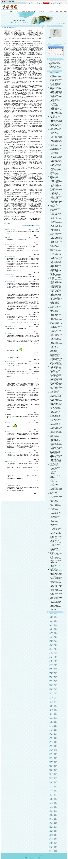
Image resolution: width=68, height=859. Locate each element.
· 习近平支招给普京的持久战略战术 (55, 289)
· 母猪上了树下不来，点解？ (54, 80)
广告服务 (52, 1)
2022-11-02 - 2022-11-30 (53, 669)
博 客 (46, 3)
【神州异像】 (51, 190)
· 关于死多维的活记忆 (53, 562)
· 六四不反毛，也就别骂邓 (53, 499)
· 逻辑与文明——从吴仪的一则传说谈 (55, 123)
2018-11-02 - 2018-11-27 (53, 717)
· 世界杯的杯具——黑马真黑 (54, 437)
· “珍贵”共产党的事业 (53, 245)
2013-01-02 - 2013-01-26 (53, 807)
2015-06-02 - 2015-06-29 (53, 770)
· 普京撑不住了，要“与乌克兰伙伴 (55, 291)
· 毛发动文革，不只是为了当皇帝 (55, 339)
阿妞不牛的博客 (19, 20)
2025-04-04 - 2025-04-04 (53, 633)
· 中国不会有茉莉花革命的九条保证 (55, 378)
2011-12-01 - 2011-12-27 (53, 825)
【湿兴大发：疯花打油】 (53, 464)
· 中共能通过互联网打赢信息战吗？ (55, 180)
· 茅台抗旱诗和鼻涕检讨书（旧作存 (55, 488)
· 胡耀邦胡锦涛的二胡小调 (53, 188)
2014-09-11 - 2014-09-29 (53, 782)
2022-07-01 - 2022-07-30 (53, 674)
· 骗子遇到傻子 (51, 541)
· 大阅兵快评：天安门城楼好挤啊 (55, 394)
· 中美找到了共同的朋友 (53, 311)
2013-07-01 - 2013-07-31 (53, 799)
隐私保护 (43, 855)
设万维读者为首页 (21, 1)
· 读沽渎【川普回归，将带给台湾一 (55, 148)
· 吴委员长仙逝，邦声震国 (53, 174)
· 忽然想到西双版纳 (52, 473)
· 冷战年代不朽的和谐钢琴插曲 (54, 440)
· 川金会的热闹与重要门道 (53, 266)
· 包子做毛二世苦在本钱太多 (54, 198)
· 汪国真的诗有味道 (52, 469)
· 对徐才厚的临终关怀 (53, 107)
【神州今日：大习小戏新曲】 (54, 72)
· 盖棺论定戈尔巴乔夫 (53, 313)
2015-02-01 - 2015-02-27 (53, 775)
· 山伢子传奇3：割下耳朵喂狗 (54, 456)
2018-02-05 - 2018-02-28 (53, 729)
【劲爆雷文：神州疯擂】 (53, 366)
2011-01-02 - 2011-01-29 (53, 838)
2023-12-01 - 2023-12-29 (53, 652)
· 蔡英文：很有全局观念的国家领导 (55, 233)
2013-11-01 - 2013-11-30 (53, 794)
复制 (61, 23)
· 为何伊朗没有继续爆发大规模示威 (55, 358)
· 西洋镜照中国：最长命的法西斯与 (55, 444)
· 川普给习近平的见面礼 (53, 162)
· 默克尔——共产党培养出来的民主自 (55, 314)
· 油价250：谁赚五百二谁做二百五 (55, 390)
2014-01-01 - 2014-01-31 (53, 791)
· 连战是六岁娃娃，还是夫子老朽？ (55, 533)
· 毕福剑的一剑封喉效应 (53, 372)
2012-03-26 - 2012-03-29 (53, 821)
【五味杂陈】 (51, 552)
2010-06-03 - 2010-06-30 (53, 847)
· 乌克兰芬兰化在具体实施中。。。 (55, 281)
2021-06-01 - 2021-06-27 (53, 689)
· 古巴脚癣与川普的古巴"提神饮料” (55, 67)
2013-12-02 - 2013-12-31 (53, 793)
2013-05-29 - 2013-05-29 (53, 802)
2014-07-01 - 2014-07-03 (53, 783)
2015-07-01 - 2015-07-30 (53, 769)
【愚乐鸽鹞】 (51, 537)
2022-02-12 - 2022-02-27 (53, 681)
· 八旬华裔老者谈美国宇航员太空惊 (55, 319)
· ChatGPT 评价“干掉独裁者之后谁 (55, 363)
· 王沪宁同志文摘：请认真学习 (54, 340)
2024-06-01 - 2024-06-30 (53, 645)
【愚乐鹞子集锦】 (52, 522)
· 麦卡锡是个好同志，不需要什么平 (55, 364)
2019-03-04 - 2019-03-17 (53, 712)
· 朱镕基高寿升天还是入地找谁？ (55, 63)
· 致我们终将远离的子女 (53, 468)
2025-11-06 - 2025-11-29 (53, 625)
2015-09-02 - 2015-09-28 (53, 766)
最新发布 (52, 59)
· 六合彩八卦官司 (52, 520)
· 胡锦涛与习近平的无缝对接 (54, 177)
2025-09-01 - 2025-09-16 (53, 628)
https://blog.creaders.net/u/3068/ (55, 23)
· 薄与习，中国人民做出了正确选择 (55, 410)
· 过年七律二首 (51, 480)
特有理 (8, 452)
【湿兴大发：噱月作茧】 (53, 479)
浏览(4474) (24, 225)
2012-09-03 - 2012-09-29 (53, 813)
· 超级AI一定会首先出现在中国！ (55, 83)
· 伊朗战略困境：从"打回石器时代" (55, 356)
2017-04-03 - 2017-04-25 (53, 742)
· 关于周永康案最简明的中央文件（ (55, 109)
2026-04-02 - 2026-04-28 (53, 619)
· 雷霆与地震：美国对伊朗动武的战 (55, 326)
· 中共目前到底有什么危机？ (54, 95)
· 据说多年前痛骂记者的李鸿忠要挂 (55, 91)
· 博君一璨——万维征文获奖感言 (55, 460)
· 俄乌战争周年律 (52, 483)
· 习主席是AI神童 (52, 64)
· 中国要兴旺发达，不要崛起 (54, 133)
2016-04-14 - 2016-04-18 (53, 758)
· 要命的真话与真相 (52, 576)
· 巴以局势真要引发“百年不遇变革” (55, 253)
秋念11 (8, 422)
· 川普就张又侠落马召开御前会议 (55, 165)
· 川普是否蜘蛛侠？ (52, 168)
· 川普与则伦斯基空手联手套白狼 (55, 286)
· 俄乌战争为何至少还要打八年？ (55, 290)
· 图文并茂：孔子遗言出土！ (54, 247)
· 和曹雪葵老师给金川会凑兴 (54, 465)
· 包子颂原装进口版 (52, 568)
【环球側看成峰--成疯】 (53, 351)
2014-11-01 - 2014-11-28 (53, 779)
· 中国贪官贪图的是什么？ (53, 412)
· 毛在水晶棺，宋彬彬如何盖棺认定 (55, 343)
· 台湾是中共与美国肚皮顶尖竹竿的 (55, 156)
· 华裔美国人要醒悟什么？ (53, 445)
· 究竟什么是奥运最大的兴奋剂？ (55, 443)
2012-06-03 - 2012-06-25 (53, 817)
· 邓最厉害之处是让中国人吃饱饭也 (55, 222)
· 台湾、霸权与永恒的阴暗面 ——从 (55, 323)
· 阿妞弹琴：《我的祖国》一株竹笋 (55, 403)
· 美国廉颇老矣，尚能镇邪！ (54, 589)
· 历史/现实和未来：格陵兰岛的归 (55, 309)
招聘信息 (35, 855)
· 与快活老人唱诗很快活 (53, 484)
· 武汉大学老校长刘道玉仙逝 (54, 193)
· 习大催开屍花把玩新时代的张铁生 (55, 582)
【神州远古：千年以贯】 (53, 234)
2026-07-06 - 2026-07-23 (53, 615)
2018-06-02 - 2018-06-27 (53, 724)
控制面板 (23, 11)
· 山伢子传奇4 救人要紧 (53, 453)
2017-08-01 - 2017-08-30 (53, 737)
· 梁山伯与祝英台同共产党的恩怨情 (55, 136)
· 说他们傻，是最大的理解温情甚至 (55, 553)
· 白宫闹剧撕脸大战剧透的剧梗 (54, 285)
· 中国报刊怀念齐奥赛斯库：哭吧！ (55, 423)
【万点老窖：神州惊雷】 (53, 406)
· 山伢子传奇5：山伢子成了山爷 (54, 452)
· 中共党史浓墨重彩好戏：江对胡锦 (55, 573)
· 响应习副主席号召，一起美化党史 (55, 536)
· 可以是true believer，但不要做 (54, 299)
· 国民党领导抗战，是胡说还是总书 (55, 120)
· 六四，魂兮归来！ (52, 497)
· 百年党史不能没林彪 (53, 348)
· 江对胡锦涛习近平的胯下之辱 (54, 602)
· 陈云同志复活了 (52, 206)
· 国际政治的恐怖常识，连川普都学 (55, 277)
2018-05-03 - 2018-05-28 (53, 725)
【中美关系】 (51, 158)
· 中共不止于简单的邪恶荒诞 (54, 62)
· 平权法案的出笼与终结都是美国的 (55, 593)
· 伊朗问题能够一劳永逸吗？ (54, 302)
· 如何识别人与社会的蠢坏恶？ (54, 557)
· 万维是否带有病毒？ (53, 564)
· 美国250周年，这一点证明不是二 (55, 548)
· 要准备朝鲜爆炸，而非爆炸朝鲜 (55, 274)
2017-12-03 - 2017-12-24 (53, 732)
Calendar (52, 44)
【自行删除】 (51, 566)
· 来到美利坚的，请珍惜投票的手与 (55, 590)
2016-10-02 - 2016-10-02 (53, 750)
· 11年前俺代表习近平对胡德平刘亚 (55, 572)
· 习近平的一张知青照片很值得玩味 (55, 368)
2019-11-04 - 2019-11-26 (53, 701)
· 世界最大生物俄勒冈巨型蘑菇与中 (55, 238)
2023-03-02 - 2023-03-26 (53, 664)
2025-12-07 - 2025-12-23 (53, 624)
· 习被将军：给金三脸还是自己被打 (55, 262)
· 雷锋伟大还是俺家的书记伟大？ (55, 512)
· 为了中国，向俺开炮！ (53, 517)
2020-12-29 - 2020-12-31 (53, 697)
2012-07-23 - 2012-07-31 (53, 815)
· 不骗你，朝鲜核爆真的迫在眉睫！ (55, 259)
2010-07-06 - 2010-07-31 (53, 846)
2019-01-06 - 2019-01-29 (53, 714)
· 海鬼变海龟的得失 (52, 530)
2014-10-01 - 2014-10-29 (53, 781)
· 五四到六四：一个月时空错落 (54, 225)
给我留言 (33, 11)
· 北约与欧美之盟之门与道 (53, 355)
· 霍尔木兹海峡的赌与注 (53, 359)
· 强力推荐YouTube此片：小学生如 (55, 301)
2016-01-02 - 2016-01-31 (53, 762)
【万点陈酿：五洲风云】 (53, 420)
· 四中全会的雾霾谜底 (53, 581)
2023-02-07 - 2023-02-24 (53, 665)
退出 (66, 11)
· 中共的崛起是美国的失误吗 (54, 303)
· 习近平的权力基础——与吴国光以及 (55, 96)
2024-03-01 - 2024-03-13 (53, 648)
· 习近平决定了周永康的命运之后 (55, 112)
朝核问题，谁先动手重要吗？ (10, 27)
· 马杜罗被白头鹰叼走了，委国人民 (55, 588)
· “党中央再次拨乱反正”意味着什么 (55, 419)
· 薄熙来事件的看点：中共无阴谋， (55, 398)
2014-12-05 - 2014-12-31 (53, 778)
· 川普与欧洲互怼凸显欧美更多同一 (55, 330)
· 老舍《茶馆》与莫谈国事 (53, 192)
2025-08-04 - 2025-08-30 (53, 629)
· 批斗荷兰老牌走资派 (53, 117)
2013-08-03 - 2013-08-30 (53, 798)
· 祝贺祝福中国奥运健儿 (53, 315)
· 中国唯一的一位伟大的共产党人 (55, 367)
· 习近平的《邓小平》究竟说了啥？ (55, 395)
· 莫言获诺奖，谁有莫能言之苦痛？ (55, 526)
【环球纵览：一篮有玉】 (53, 307)
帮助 (62, 11)
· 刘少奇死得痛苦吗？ (53, 132)
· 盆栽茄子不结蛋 (52, 200)
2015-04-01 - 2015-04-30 (53, 773)
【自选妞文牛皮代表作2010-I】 (54, 116)
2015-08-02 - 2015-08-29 (53, 767)
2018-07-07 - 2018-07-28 (53, 722)
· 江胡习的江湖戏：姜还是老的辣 (55, 601)
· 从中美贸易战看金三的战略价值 (55, 265)
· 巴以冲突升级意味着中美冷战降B (55, 254)
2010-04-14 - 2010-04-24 (53, 850)
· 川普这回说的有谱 (52, 331)
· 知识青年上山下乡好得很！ (54, 376)
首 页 (29, 3)
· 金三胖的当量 (51, 273)
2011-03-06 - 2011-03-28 (53, 835)
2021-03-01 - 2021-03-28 (53, 693)
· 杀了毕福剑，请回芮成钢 (53, 105)
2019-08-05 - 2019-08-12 (53, 705)
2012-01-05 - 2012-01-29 (53, 823)
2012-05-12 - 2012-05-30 (53, 818)
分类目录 (52, 70)
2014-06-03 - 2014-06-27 (53, 785)
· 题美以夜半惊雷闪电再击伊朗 (54, 362)
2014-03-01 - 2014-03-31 (53, 789)
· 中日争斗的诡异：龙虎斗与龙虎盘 (55, 384)
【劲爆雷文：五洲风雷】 (53, 380)
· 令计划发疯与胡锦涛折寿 (53, 184)
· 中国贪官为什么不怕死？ (53, 242)
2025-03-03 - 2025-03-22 (53, 635)
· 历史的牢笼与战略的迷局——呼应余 (55, 145)
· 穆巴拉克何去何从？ (53, 433)
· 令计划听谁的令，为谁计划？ (54, 371)
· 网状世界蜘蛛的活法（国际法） (55, 297)
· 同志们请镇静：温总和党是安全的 (55, 181)
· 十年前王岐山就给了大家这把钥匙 (55, 574)
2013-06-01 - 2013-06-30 (53, 801)
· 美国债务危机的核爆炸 (53, 388)
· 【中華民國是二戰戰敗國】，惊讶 (55, 224)
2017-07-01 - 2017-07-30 (53, 738)
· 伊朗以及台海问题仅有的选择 (54, 354)
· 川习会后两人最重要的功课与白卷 (55, 275)
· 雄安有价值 (51, 97)
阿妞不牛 (9, 229)
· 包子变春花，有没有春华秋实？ (55, 81)
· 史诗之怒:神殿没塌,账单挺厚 (54, 68)
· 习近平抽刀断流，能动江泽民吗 (55, 606)
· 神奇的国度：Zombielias (53, 197)
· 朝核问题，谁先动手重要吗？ (54, 271)
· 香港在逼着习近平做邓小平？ (54, 108)
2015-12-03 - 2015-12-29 (53, 763)
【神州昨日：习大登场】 (53, 569)
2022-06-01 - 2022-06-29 (53, 676)
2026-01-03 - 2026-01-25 (53, 623)
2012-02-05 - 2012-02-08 (53, 822)
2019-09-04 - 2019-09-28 (53, 704)
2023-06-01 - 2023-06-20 (53, 660)
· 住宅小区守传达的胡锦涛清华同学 (55, 461)
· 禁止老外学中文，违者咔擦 (54, 246)
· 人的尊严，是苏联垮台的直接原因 (55, 387)
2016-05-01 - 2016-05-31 (53, 757)
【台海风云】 (51, 144)
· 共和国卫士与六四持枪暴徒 (54, 504)
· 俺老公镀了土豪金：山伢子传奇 (55, 459)
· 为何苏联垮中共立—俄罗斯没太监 (55, 241)
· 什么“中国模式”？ (52, 346)
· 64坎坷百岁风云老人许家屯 (54, 500)
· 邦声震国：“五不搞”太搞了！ (54, 532)
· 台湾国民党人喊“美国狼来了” (54, 149)
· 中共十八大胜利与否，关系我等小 (55, 528)
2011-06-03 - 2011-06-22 (53, 831)
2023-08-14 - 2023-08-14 (53, 657)
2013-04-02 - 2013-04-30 (53, 803)
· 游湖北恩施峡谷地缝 (53, 481)
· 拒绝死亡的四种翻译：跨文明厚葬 (55, 66)
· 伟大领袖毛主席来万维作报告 (54, 550)
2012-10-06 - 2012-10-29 (53, 811)
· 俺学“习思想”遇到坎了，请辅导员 (55, 76)
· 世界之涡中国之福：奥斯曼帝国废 (55, 124)
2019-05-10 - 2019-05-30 (53, 709)
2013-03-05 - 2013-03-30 (53, 805)
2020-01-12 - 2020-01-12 (53, 698)
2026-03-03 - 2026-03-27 (53, 620)
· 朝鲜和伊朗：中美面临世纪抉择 (55, 140)
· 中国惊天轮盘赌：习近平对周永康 (55, 115)
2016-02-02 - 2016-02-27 (53, 761)
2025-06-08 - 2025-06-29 (53, 632)
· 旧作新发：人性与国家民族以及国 (55, 597)
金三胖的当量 (9, 223)
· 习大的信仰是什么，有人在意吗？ (55, 580)
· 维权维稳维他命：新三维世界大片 (55, 432)
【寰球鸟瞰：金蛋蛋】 (53, 249)
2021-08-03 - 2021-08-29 (53, 686)
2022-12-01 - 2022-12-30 (53, 668)
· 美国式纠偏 (51, 594)
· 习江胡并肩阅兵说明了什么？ (54, 103)
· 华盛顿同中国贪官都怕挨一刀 (54, 513)
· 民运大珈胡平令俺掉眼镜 (53, 342)
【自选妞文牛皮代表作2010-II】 (54, 129)
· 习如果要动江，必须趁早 (53, 605)
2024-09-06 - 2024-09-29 (53, 641)
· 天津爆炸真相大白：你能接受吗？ (55, 370)
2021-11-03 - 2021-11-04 (53, 682)
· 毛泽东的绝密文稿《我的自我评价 (55, 374)
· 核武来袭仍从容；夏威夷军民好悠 (55, 258)
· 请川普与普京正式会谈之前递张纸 (55, 282)
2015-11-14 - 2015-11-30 (53, 765)
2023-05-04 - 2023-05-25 (53, 661)
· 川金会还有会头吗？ (53, 267)
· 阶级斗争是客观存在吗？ (53, 310)
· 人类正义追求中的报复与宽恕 (54, 208)
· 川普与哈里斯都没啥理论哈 (54, 99)
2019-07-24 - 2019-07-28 (53, 706)
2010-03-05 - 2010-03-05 (53, 851)
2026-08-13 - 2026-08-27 (53, 613)
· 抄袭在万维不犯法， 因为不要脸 (55, 560)
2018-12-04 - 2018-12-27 (53, 716)
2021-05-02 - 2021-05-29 (53, 690)
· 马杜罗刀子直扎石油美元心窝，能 (55, 298)
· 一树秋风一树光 (52, 476)
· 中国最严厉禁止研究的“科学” (54, 407)
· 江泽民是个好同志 (52, 609)
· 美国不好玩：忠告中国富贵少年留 (55, 447)
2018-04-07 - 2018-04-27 (53, 726)
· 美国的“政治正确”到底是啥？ (54, 335)
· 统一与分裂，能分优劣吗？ (54, 152)
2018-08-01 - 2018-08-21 (53, 721)
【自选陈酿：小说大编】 (53, 449)
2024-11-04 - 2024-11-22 (53, 639)
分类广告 (58, 3)
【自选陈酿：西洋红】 (53, 435)
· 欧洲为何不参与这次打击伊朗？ (55, 250)
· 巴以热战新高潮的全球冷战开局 (55, 592)
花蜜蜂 (14, 229)
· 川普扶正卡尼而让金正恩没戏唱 (55, 60)
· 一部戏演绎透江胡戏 (53, 216)
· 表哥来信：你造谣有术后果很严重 (55, 111)
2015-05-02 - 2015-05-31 (53, 771)
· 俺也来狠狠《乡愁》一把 (53, 471)
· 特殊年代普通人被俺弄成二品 (54, 451)
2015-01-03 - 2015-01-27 (53, 777)
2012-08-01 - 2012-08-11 (53, 814)
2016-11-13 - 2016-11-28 (53, 749)
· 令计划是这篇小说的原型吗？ (54, 186)
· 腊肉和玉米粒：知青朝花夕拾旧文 (55, 455)
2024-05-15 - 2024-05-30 (53, 647)
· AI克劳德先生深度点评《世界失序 (55, 585)
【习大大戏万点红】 (52, 101)
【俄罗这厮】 (51, 278)
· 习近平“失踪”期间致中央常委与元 (55, 375)
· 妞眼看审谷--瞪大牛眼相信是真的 (55, 416)
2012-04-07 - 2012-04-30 (53, 819)
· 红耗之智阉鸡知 (52, 485)
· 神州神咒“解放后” (52, 221)
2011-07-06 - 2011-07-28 (53, 830)
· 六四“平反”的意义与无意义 (54, 125)
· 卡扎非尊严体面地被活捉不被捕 (55, 431)
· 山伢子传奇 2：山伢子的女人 (54, 457)
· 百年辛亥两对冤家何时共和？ (54, 399)
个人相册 (28, 11)
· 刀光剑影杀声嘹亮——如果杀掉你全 (55, 496)
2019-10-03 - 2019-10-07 (53, 702)
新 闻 (34, 3)
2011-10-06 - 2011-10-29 (53, 827)
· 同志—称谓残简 (52, 210)
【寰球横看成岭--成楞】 (53, 584)
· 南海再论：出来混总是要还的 (54, 411)
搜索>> (11, 11)
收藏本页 (64, 23)
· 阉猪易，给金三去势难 (53, 269)
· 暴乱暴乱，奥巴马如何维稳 (54, 436)
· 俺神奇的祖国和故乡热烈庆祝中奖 (55, 516)
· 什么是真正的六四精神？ (53, 501)
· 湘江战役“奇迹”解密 (53, 350)
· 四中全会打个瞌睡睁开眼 (53, 209)
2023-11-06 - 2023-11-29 (53, 653)
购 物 (64, 3)
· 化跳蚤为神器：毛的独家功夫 (54, 344)
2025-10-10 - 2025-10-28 (53, 627)
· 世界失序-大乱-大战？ (53, 327)
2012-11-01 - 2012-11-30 (53, 810)
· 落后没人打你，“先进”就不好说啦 (55, 213)
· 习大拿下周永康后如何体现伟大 (55, 578)
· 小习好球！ (51, 119)
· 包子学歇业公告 (52, 546)
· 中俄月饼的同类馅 (52, 77)
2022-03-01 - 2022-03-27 (53, 680)
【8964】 (50, 493)
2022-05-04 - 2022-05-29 (53, 677)
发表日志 (18, 11)
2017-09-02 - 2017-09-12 (53, 736)
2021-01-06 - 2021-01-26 (53, 696)
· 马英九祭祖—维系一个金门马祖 (55, 157)
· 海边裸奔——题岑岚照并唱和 (54, 475)
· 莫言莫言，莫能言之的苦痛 (54, 178)
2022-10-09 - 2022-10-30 (53, 670)
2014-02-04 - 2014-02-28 (53, 790)
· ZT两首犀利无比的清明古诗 (54, 487)
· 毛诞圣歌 (51, 472)
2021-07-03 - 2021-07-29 (53, 688)
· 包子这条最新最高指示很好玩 (54, 214)
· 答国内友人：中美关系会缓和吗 (55, 169)
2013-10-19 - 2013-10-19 (53, 795)
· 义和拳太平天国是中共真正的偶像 (55, 201)
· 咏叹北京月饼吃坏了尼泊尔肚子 (55, 542)
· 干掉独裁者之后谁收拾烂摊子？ (55, 586)
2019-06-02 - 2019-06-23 (53, 708)
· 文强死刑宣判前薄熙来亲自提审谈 (55, 127)
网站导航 (39, 855)
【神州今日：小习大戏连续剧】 (54, 87)
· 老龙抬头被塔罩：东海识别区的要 (55, 113)
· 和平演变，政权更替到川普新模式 (55, 360)
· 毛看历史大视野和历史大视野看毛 (55, 141)
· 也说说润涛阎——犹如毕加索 (54, 194)
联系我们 (57, 1)
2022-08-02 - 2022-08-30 (53, 673)
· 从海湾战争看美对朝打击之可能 (55, 261)
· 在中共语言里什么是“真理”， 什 (55, 204)
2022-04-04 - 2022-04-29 (53, 678)
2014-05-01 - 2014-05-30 (53, 786)
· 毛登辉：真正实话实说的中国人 (55, 408)
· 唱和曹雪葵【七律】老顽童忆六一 (55, 491)
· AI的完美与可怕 (52, 549)
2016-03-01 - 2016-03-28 (53, 759)
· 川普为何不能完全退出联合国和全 (55, 295)
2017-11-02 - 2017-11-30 (53, 733)
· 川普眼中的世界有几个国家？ (54, 540)
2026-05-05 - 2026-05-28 (53, 617)
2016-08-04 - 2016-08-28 (53, 753)
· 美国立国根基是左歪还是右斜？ (55, 317)
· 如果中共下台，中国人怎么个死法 (55, 137)
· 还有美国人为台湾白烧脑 (53, 153)
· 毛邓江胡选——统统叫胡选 (54, 182)
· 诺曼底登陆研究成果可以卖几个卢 (55, 212)
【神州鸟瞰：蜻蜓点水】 (53, 205)
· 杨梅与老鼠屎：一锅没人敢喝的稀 (55, 73)
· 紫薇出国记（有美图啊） (53, 509)
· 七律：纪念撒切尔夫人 (53, 492)
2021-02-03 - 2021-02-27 (53, 694)
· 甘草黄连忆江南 (52, 477)
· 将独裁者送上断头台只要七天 (54, 424)
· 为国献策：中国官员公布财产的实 (55, 121)
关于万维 (63, 1)
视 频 (40, 3)
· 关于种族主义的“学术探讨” (54, 554)
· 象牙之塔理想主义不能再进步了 (55, 306)
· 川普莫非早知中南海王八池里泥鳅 (55, 196)
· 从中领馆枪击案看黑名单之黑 (54, 229)
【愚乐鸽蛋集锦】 (52, 508)
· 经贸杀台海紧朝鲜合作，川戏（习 (55, 257)
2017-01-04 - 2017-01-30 (53, 746)
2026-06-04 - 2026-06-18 (53, 616)
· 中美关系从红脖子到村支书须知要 (55, 170)
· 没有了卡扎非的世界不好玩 (54, 529)
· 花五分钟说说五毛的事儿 (53, 521)
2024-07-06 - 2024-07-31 (53, 644)
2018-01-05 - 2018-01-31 (53, 730)
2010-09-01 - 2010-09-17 (53, 843)
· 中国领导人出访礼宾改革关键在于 (55, 128)
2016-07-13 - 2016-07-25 (53, 754)
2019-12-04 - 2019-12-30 (53, 700)
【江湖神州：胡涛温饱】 (53, 176)
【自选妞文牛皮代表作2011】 (54, 173)
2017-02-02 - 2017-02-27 (53, 745)
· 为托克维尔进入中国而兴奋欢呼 (55, 396)
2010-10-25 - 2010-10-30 (53, 842)
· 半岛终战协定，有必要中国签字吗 (55, 255)
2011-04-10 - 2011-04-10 (53, 834)
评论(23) (32, 225)
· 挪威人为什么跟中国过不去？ (54, 131)
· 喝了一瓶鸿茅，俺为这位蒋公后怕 (55, 226)
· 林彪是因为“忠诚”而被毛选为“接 (55, 402)
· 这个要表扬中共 (52, 75)
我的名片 (52, 25)
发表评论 (38, 225)
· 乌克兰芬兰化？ (52, 283)
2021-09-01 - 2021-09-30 (53, 685)
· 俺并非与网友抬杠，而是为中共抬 (55, 93)
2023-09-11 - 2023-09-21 (53, 656)
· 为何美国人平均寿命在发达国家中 (55, 441)
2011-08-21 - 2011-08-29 (53, 829)
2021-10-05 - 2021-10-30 (53, 684)
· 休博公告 (51, 561)
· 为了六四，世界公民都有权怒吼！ (55, 505)
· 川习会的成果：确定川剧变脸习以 (55, 161)
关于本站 (24, 855)
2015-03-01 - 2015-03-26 (53, 774)
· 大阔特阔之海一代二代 (53, 463)
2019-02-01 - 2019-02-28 (53, 713)
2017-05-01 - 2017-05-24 (53, 741)
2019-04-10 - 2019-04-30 (53, 710)
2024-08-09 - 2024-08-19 (53, 643)
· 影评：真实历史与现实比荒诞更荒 (55, 279)
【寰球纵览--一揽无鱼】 (53, 293)
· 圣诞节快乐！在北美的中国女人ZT (55, 467)
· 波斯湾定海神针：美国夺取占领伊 (55, 164)
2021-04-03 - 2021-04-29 (53, 692)
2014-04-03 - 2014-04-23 (53, 787)
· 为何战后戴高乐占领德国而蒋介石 (55, 383)
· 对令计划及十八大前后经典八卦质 (55, 577)
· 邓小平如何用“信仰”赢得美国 (54, 448)
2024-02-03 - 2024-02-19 (53, 649)
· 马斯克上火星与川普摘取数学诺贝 (55, 334)
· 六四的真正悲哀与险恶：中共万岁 (55, 495)
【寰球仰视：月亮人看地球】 (54, 322)
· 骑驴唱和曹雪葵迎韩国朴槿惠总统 (55, 489)
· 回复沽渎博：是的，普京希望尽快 (55, 287)
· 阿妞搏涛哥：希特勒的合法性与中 (55, 135)
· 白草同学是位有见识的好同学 (54, 544)
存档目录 (52, 611)
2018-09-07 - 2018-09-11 (53, 720)
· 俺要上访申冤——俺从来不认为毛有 (55, 237)
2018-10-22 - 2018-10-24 (53, 718)
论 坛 (52, 3)
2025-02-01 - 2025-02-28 (53, 636)
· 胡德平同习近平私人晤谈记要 (54, 415)
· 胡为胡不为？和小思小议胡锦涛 (55, 185)
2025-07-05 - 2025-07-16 (53, 631)
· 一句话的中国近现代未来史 (54, 217)
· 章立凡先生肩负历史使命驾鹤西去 (55, 79)
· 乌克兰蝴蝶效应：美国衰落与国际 (55, 427)
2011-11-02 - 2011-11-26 (53, 826)
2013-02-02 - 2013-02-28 (53, 806)
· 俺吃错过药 (51, 172)
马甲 (13, 274)
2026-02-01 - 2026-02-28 (53, 621)
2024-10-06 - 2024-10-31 (53, 640)
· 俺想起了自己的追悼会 (53, 524)
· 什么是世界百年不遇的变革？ (54, 85)
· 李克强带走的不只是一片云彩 (54, 84)
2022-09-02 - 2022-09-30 (53, 672)
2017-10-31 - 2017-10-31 (53, 734)
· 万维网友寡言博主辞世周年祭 (54, 565)
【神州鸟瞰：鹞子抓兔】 (53, 220)
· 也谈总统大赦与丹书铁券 (53, 318)
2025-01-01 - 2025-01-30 (53, 637)
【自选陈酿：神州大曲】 (53, 392)
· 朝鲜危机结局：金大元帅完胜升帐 (55, 428)
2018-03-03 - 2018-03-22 (53, 728)
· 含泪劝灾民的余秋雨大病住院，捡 (55, 202)
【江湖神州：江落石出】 (53, 598)
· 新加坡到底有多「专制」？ (54, 382)
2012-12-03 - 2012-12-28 (53, 809)
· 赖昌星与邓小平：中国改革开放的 (55, 400)
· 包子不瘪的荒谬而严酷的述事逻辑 (55, 92)
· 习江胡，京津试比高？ (53, 104)
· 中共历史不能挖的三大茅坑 (54, 347)
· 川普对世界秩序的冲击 (53, 166)
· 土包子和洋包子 (52, 525)
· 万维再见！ (51, 556)
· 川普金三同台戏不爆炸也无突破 (55, 270)
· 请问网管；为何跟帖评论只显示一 (55, 558)
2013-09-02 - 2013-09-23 (53, 797)
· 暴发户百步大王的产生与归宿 (54, 100)
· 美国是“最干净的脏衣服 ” (54, 439)
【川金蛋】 (51, 263)
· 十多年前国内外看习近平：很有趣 (55, 570)
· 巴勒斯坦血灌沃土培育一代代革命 (55, 218)
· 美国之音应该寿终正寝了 (53, 305)
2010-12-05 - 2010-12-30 (53, 839)
